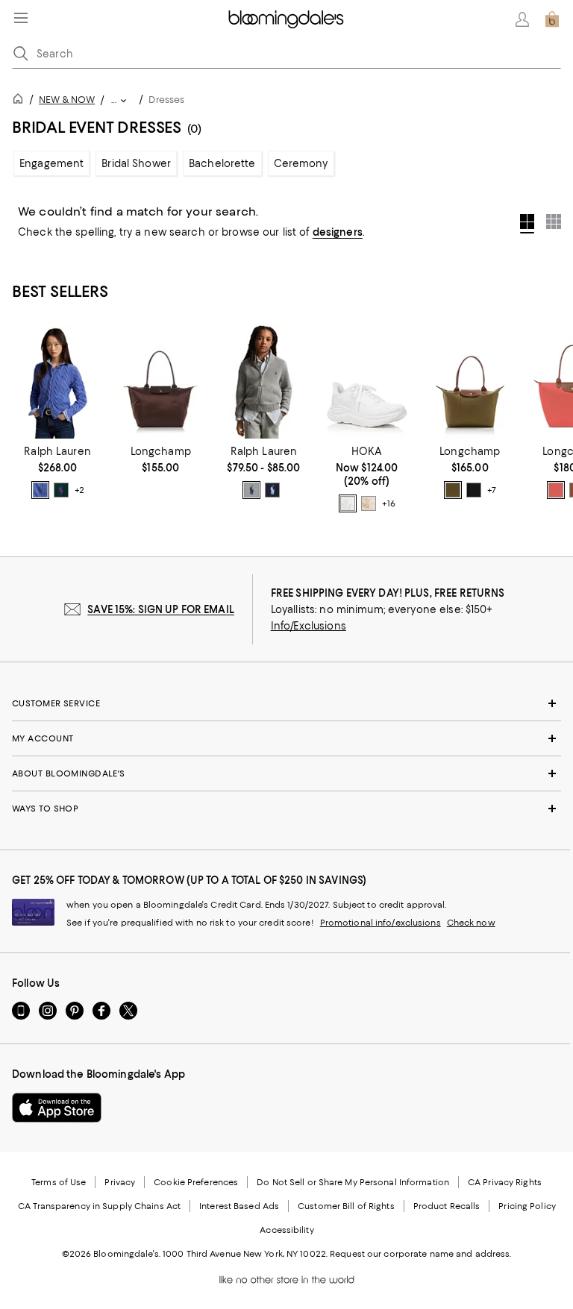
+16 (388, 503)
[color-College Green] (61, 490)
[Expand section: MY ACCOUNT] (286, 738)
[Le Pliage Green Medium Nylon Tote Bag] (160, 381)
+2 (79, 490)
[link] (57, 472)
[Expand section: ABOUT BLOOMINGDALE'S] (286, 773)
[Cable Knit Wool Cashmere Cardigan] (57, 381)
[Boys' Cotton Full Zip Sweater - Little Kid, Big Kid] (263, 381)
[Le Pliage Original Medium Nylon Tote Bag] (470, 381)
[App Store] (56, 1108)
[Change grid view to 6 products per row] (553, 221)
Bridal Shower (136, 163)
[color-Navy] (272, 490)
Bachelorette (222, 163)
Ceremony (301, 163)
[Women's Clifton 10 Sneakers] (367, 381)
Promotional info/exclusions (380, 922)
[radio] (40, 490)
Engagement (51, 163)
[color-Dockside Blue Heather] (40, 490)
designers (338, 232)
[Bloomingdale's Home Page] (286, 19)
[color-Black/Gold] (473, 490)
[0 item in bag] (552, 19)
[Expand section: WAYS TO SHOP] (286, 808)
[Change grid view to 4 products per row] (527, 223)
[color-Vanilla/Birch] (368, 503)
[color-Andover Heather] (251, 490)
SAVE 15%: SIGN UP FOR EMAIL (160, 609)
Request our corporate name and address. (420, 1254)
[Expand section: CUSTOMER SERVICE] (286, 703)
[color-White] (347, 503)
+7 (491, 490)
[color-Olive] (452, 490)
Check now (471, 922)
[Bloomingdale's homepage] (21, 101)
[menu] (21, 18)
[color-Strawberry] (555, 490)
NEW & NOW (67, 99)
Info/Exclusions (308, 626)
